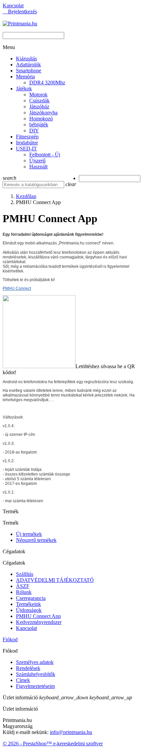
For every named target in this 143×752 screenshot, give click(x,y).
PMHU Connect (17, 288)
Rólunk (24, 592)
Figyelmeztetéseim (35, 686)
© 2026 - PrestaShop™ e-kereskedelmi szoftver (53, 743)
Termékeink (28, 604)
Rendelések (28, 668)
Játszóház (39, 106)
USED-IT (26, 148)
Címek (23, 680)
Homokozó (41, 118)
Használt (38, 166)
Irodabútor (27, 142)
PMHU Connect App (38, 616)
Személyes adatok (35, 662)
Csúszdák (39, 100)
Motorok (38, 94)
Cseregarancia (31, 598)
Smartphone (28, 70)
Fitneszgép (27, 136)
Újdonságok (29, 610)
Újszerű (37, 160)
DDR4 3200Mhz (47, 82)
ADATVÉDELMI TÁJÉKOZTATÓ (55, 580)
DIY (34, 130)
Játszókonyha (43, 112)
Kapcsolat (13, 5)
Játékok (24, 88)
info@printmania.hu (71, 732)
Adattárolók (28, 64)
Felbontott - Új (44, 154)
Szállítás (24, 574)
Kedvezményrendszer (39, 622)
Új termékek (29, 534)
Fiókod (10, 639)
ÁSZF (22, 586)
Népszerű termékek (36, 540)
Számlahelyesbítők (35, 674)
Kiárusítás (26, 58)
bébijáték (38, 124)
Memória (25, 76)
